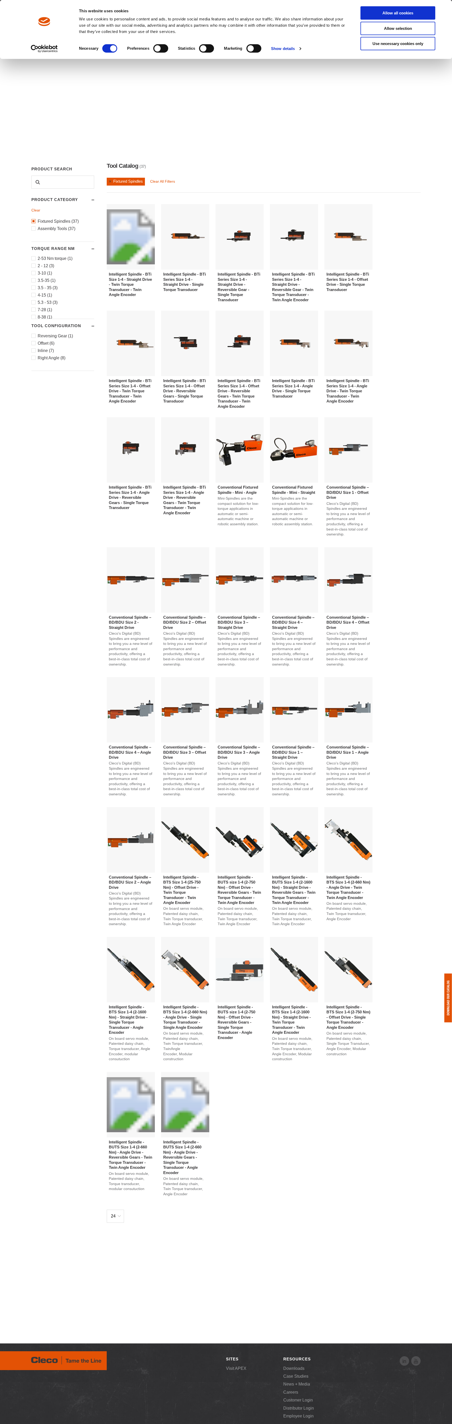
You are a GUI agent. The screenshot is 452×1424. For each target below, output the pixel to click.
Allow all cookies (397, 13)
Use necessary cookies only (397, 43)
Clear (35, 210)
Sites (232, 1359)
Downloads (293, 1368)
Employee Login (298, 1416)
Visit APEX (236, 1368)
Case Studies (295, 1376)
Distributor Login (298, 1408)
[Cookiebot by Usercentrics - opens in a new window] (44, 49)
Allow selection (398, 28)
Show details (283, 48)
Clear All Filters (162, 181)
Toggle (88, 200)
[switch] (160, 48)
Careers (290, 1392)
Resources (296, 1359)
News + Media (296, 1384)
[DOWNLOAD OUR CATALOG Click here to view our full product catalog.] (448, 998)
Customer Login (298, 1400)
